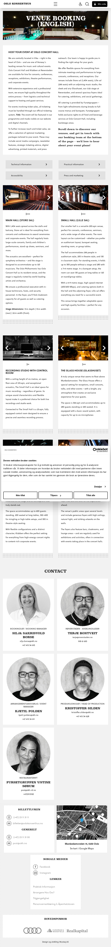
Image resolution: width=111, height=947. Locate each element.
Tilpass (54, 495)
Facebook (44, 866)
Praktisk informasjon (44, 886)
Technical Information (21, 164)
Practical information (74, 164)
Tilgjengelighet (41, 898)
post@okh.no (20, 843)
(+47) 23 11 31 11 (21, 817)
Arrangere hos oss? (43, 892)
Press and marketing (73, 175)
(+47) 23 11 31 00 (21, 837)
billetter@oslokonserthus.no (28, 823)
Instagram (45, 872)
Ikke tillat (20, 495)
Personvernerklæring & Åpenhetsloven (53, 904)
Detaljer (98, 486)
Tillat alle (90, 495)
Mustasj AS (64, 941)
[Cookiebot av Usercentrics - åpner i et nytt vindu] (95, 450)
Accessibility (17, 175)
